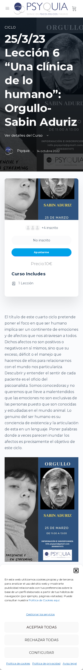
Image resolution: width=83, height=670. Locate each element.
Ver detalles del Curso (24, 135)
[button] (76, 570)
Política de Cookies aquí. (44, 600)
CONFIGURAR (41, 652)
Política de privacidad (46, 663)
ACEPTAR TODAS (42, 627)
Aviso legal (70, 663)
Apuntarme (41, 252)
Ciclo (10, 27)
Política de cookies (18, 663)
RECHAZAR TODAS (42, 640)
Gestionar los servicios (40, 614)
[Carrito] (74, 9)
